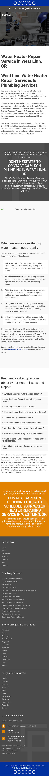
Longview (5, 656)
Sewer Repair (6, 584)
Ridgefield (5, 642)
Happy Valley (6, 702)
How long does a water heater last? (19, 407)
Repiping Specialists (9, 587)
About (4, 551)
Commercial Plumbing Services (13, 617)
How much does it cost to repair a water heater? (25, 412)
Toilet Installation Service (10, 611)
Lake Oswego (6, 696)
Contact (4, 565)
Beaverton (5, 687)
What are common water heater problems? (23, 394)
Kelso (4, 654)
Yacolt (4, 662)
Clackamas (5, 699)
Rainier (4, 708)
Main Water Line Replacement (12, 602)
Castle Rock (6, 659)
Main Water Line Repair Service (13, 599)
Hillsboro (5, 684)
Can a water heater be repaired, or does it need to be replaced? (24, 440)
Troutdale (5, 705)
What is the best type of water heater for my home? (22, 447)
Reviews (5, 557)
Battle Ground (7, 639)
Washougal (5, 636)
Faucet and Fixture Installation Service (15, 608)
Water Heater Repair (9, 593)
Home (4, 548)
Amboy (4, 665)
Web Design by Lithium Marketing (24, 768)
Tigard (4, 693)
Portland (5, 678)
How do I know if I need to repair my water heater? (22, 400)
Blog (3, 562)
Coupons (5, 560)
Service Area (6, 554)
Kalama (4, 651)
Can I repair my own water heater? (19, 417)
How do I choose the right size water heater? (23, 433)
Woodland (5, 648)
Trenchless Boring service (11, 614)
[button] (45, 16)
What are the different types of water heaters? (24, 428)
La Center (5, 645)
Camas (4, 633)
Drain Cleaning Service (10, 581)
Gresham (5, 681)
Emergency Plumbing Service (12, 578)
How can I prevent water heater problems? (22, 423)
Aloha (4, 690)
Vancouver (5, 630)
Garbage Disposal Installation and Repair (16, 605)
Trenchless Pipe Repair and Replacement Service (19, 590)
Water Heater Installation (11, 596)
